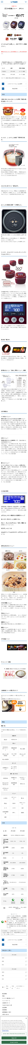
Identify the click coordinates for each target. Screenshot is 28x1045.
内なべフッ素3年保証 (5, 754)
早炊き (5, 803)
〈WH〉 (3, 957)
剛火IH (5, 739)
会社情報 (4, 1007)
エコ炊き (5, 798)
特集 (3, 996)
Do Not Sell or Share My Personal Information (14, 1033)
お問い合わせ (5, 1014)
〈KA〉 (3, 964)
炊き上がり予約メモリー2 (5, 783)
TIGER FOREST (6, 1005)
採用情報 (4, 1010)
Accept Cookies (14, 1042)
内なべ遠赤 (22, 748)
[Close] (26, 1018)
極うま (22, 798)
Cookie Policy (5, 1030)
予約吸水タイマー (14, 778)
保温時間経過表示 (14, 783)
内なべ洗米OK (5, 759)
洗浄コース (22, 783)
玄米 (23, 807)
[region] (14, 1030)
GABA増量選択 (5, 812)
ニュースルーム (6, 1000)
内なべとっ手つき (22, 754)
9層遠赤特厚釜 (14, 748)
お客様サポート (6, 1003)
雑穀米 (22, 812)
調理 (5, 817)
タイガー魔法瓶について (8, 998)
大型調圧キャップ (5, 768)
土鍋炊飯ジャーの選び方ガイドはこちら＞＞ (11, 698)
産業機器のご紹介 (6, 1012)
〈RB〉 (3, 961)
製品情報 (4, 993)
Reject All (14, 1038)
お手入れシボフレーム (5, 789)
